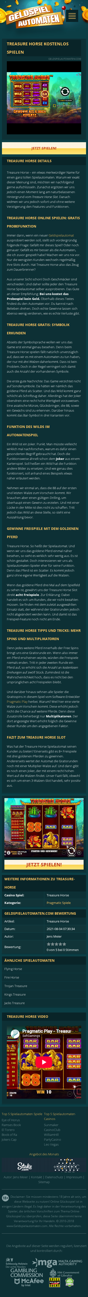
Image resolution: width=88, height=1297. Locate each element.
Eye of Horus (11, 1120)
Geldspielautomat (61, 235)
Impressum (74, 1177)
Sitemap (44, 1182)
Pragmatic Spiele (59, 903)
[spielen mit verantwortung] (54, 1285)
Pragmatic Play (17, 701)
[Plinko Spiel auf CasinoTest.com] (44, 1165)
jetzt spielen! (44, 148)
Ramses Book (11, 1125)
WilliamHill (51, 1134)
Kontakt (36, 1177)
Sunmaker (51, 1125)
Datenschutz (54, 1177)
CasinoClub (52, 1130)
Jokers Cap (9, 1139)
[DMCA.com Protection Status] (69, 1285)
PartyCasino (52, 1139)
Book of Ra (9, 1134)
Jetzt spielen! (44, 864)
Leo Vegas (51, 1144)
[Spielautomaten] (36, 21)
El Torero (8, 1130)
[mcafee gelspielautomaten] (29, 1285)
